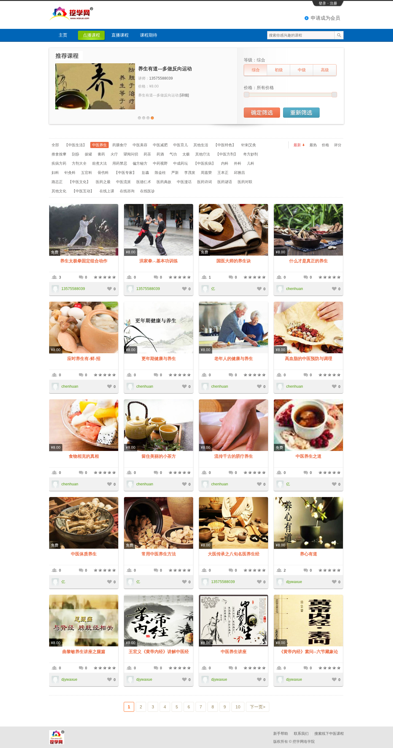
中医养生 (99, 145)
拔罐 (88, 154)
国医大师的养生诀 (233, 260)
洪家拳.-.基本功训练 (158, 260)
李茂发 (189, 172)
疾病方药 (59, 163)
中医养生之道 (308, 456)
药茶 (147, 154)
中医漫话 (184, 182)
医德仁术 (143, 182)
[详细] (184, 95)
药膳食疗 (119, 145)
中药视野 (160, 163)
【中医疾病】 (204, 163)
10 (237, 706)
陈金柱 (160, 172)
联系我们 (301, 733)
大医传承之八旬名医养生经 (233, 553)
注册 (333, 3)
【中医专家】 (125, 172)
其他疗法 (202, 154)
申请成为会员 (325, 18)
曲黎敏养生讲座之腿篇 (83, 651)
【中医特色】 (225, 145)
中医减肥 (160, 145)
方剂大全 (79, 163)
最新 (297, 145)
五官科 (86, 172)
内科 (224, 163)
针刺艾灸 (248, 145)
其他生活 (200, 145)
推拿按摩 (59, 154)
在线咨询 (127, 191)
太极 (186, 154)
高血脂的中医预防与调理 (308, 358)
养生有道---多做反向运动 (165, 68)
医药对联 (245, 182)
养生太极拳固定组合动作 (83, 260)
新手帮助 (280, 733)
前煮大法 (99, 163)
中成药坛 (180, 163)
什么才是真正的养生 (308, 260)
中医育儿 (180, 145)
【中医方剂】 (227, 154)
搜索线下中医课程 (329, 733)
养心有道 (308, 553)
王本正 (222, 172)
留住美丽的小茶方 (159, 456)
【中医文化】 (79, 182)
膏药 (101, 154)
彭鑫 (145, 172)
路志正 (57, 182)
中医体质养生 (84, 553)
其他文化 (59, 191)
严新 (175, 172)
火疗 (114, 154)
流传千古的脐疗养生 (233, 456)
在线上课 (106, 191)
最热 (313, 145)
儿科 (250, 163)
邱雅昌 (239, 172)
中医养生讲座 (234, 651)
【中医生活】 (75, 145)
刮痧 (75, 154)
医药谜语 (224, 182)
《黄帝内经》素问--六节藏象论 (308, 651)
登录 (322, 3)
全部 (55, 145)
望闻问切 (130, 154)
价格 (325, 145)
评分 (337, 145)
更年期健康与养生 (159, 358)
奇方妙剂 (250, 154)
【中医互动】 (83, 191)
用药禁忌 (119, 163)
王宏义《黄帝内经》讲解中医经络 (159, 652)
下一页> (257, 706)
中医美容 (140, 145)
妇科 (55, 172)
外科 (237, 163)
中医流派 (123, 182)
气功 (173, 154)
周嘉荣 (206, 172)
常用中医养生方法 (159, 553)
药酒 (160, 154)
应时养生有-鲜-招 (83, 358)
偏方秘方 (140, 163)
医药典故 (164, 182)
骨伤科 (103, 172)
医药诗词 (204, 182)
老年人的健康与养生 (233, 358)
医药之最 (103, 182)
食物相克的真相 (84, 456)
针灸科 (70, 172)
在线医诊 (147, 191)
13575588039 (161, 78)
